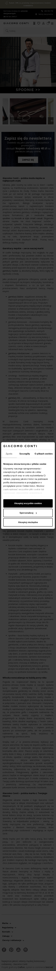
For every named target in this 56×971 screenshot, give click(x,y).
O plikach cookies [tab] (44, 453)
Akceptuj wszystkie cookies (28, 503)
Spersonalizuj (26, 513)
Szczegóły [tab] (24, 453)
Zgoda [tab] (9, 453)
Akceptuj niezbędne (28, 522)
